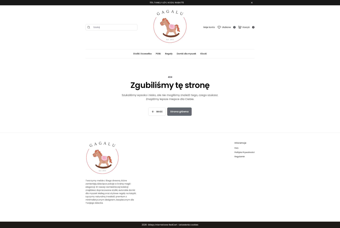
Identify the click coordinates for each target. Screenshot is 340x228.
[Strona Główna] (170, 27)
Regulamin (240, 156)
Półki (158, 53)
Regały (169, 53)
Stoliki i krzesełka (142, 53)
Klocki (203, 53)
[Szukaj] (89, 27)
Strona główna (179, 111)
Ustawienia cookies (188, 224)
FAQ (236, 148)
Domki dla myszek (186, 53)
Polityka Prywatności (244, 152)
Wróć (159, 111)
